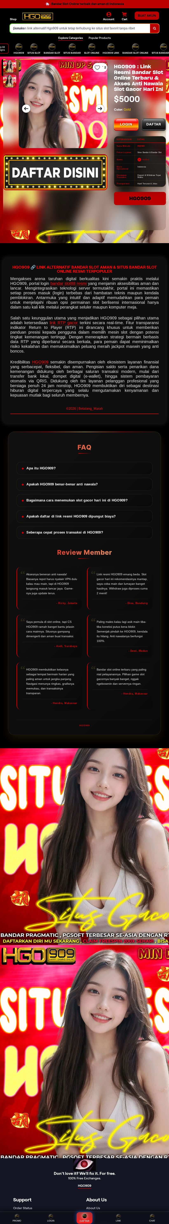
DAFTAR (153, 124)
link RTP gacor (64, 322)
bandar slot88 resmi (68, 283)
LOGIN (126, 124)
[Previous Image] (26, 108)
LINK (118, 1220)
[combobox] (80, 28)
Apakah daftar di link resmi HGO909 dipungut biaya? (71, 516)
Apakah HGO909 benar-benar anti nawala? (62, 484)
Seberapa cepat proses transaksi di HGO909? (64, 532)
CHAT (152, 1220)
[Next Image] (100, 108)
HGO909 (140, 198)
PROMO (17, 1220)
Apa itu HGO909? (41, 468)
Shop (13, 19)
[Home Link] (37, 17)
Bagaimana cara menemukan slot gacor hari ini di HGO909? (77, 500)
